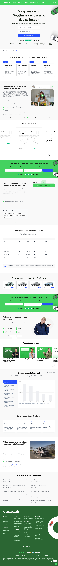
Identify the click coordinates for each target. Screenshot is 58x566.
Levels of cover (16, 537)
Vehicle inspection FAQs (39, 539)
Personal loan (26, 529)
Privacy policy (5, 521)
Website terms (5, 524)
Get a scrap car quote (17, 518)
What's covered (16, 532)
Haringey (5, 217)
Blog (4, 533)
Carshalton (16, 215)
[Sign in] (55, 2)
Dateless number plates (39, 521)
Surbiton (9, 213)
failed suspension (22, 103)
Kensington (14, 213)
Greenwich (11, 215)
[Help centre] (53, 2)
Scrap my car (10, 50)
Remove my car (16, 526)
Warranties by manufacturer (16, 536)
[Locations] (27, 2)
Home (4, 50)
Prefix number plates (38, 524)
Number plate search (38, 528)
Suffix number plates (38, 522)
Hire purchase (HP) (27, 526)
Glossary (15, 539)
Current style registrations (39, 525)
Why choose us (37, 538)
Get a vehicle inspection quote (39, 535)
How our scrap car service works (18, 521)
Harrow (10, 217)
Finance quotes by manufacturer (27, 534)
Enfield (5, 213)
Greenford (19, 213)
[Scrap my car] (21, 2)
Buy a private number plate (39, 518)
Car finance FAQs (27, 536)
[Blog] (43, 2)
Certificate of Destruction (16, 464)
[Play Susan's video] (42, 95)
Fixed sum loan (26, 531)
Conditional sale (27, 532)
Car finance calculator (28, 524)
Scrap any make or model (18, 523)
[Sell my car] (15, 2)
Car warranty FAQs (17, 540)
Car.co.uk (45, 87)
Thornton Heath (22, 215)
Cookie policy (5, 522)
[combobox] (29, 32)
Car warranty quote (17, 531)
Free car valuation (6, 530)
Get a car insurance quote (28, 518)
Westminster (6, 215)
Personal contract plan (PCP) (28, 528)
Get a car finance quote (28, 523)
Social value (5, 518)
